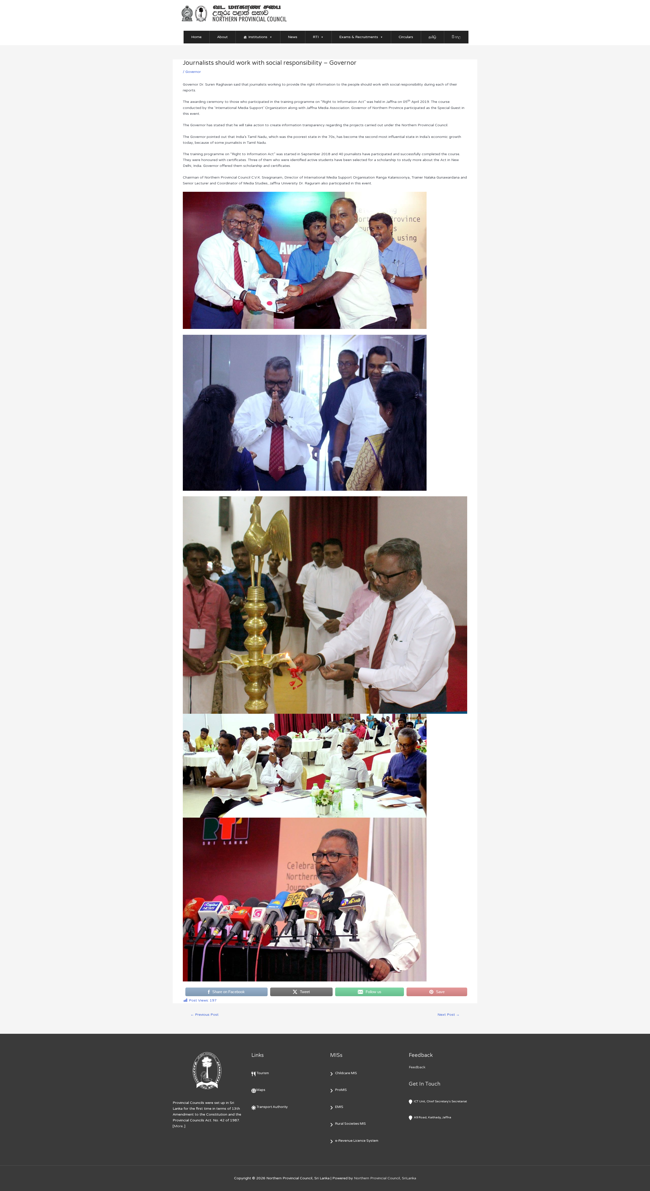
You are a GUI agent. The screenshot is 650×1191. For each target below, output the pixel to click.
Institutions (257, 37)
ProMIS (341, 1090)
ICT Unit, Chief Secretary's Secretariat (440, 1101)
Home (196, 37)
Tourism (262, 1073)
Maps (260, 1090)
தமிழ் (432, 37)
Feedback (417, 1067)
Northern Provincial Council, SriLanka (385, 1178)
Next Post (448, 1014)
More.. (179, 1126)
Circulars (406, 37)
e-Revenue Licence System (356, 1141)
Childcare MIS (346, 1073)
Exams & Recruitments (358, 37)
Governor (193, 72)
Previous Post (204, 1014)
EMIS (339, 1107)
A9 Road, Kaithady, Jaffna (432, 1117)
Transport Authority (272, 1107)
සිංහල (456, 37)
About (222, 37)
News (292, 37)
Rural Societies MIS (350, 1124)
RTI (316, 37)
